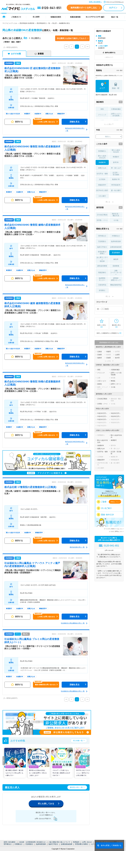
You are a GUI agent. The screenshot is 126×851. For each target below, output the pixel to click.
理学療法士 (8, 844)
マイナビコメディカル (9, 23)
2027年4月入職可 (102, 190)
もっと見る (108, 124)
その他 (115, 220)
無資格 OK (116, 179)
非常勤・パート (102, 220)
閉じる (108, 202)
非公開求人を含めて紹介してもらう (72, 38)
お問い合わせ (87, 842)
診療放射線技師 (66, 844)
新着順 (41, 54)
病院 (102, 109)
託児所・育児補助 (116, 174)
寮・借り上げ (116, 168)
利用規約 (76, 842)
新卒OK (116, 162)
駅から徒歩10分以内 (102, 157)
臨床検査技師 (41, 844)
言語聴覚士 (29, 844)
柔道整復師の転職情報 (27, 23)
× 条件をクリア (109, 57)
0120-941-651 (49, 8)
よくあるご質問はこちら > (116, 531)
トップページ (4, 17)
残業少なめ (102, 168)
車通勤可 (116, 157)
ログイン (113, 8)
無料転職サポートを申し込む (84, 8)
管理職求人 (102, 151)
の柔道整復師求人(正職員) (30, 487)
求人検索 (36, 17)
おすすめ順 (16, 54)
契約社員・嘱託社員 (116, 215)
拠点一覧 (115, 17)
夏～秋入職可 (116, 190)
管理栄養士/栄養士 (81, 844)
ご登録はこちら (114, 502)
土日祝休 (102, 179)
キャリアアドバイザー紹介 (95, 17)
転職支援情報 (75, 17)
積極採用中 (102, 185)
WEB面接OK (115, 185)
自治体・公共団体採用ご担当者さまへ (33, 842)
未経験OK (102, 162)
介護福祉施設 (116, 109)
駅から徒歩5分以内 (116, 151)
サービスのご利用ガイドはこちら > (114, 528)
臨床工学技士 (53, 844)
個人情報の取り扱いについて (59, 842)
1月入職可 (102, 196)
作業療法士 (19, 844)
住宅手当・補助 (102, 174)
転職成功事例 (56, 17)
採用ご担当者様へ (95, 2)
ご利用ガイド (16, 17)
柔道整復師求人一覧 (43, 23)
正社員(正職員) (102, 215)
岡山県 (54, 23)
